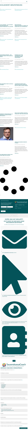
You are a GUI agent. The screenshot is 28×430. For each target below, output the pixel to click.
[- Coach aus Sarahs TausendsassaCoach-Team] (14, 410)
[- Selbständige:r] (14, 386)
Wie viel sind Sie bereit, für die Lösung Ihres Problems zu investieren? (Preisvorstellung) (13, 397)
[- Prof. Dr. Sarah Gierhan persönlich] (14, 409)
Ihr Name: (2, 413)
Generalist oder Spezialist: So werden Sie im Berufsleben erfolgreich (6, 115)
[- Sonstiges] (14, 387)
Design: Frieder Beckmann (14, 215)
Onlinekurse (20, 204)
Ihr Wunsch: (2, 402)
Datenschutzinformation (4, 209)
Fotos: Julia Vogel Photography (14, 216)
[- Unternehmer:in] (14, 384)
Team (23, 205)
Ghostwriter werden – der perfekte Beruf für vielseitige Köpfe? (6, 56)
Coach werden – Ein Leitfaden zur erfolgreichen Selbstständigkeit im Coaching (6, 25)
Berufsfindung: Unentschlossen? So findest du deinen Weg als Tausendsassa (21, 25)
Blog (23, 204)
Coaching (16, 204)
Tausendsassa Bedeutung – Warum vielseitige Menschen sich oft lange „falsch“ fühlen (21, 85)
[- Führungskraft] (14, 385)
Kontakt (16, 206)
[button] (26, 1)
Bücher (16, 205)
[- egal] (14, 411)
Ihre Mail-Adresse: (3, 417)
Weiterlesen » (17, 124)
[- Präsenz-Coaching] (14, 405)
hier (22, 379)
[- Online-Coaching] (14, 404)
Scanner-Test (20, 205)
